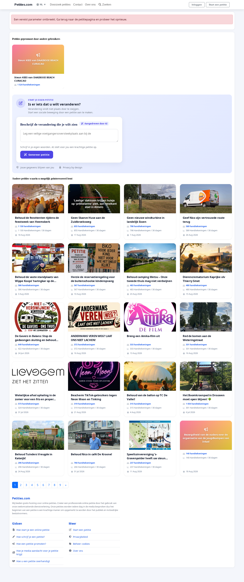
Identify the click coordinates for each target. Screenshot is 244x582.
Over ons (90, 4)
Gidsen (17, 523)
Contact (77, 4)
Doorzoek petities (60, 4)
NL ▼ (43, 4)
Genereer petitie (38, 154)
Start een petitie (218, 4)
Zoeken (106, 4)
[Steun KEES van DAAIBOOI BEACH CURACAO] (38, 67)
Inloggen (197, 4)
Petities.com (23, 4)
